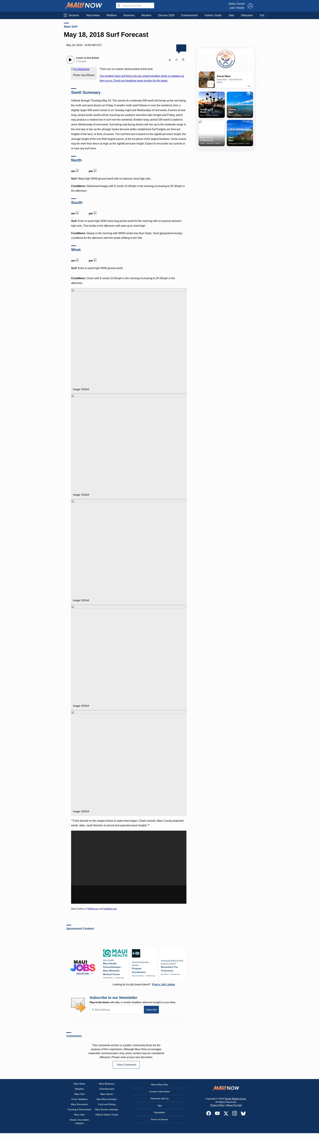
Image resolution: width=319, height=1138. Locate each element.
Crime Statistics (79, 1099)
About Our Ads (234, 1105)
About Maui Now (159, 1084)
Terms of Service (159, 1119)
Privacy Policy (217, 1105)
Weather (146, 15)
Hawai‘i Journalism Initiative (79, 1121)
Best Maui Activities (107, 1099)
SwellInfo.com (110, 909)
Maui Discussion (79, 1104)
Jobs (231, 15)
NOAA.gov (93, 909)
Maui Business (106, 1083)
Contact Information (159, 1091)
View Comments (126, 1064)
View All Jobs (83, 973)
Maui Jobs (79, 1114)
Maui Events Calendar (106, 1109)
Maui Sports (106, 1094)
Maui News (93, 15)
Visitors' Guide (213, 15)
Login (232, 7)
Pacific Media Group (235, 1098)
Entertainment (189, 15)
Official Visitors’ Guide (106, 1114)
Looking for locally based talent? (143, 984)
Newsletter (159, 1112)
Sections (74, 15)
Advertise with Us (160, 1098)
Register (240, 7)
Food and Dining (106, 1104)
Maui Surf (70, 26)
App (160, 1105)
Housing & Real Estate (79, 1109)
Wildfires (111, 15)
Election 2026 (166, 15)
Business (129, 15)
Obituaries (247, 15)
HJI (262, 15)
